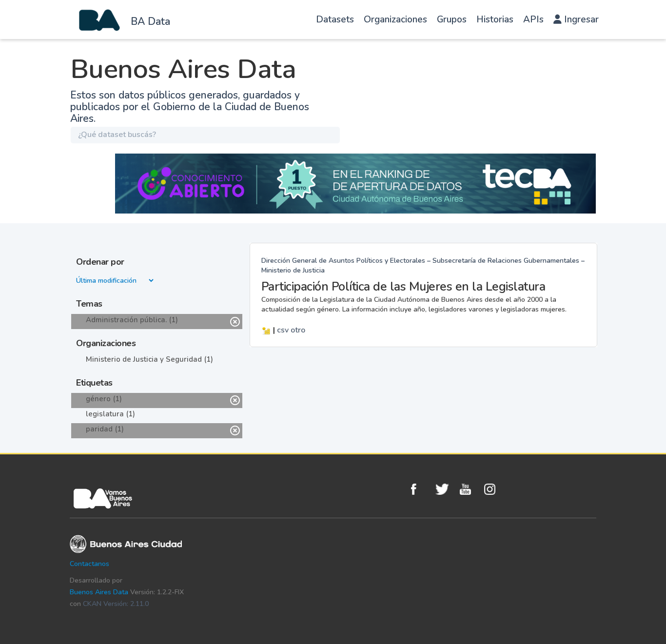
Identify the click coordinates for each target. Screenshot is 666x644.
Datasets (335, 19)
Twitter (445, 489)
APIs (533, 19)
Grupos (452, 19)
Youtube (469, 489)
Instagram (494, 489)
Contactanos (89, 563)
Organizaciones (395, 19)
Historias (494, 19)
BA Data (150, 21)
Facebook (421, 489)
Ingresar (580, 19)
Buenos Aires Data (99, 592)
